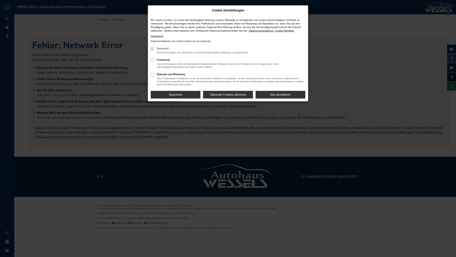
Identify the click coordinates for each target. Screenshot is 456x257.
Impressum (157, 36)
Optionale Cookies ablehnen (228, 94)
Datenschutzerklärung (261, 30)
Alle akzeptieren (280, 94)
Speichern (175, 94)
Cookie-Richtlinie (284, 30)
